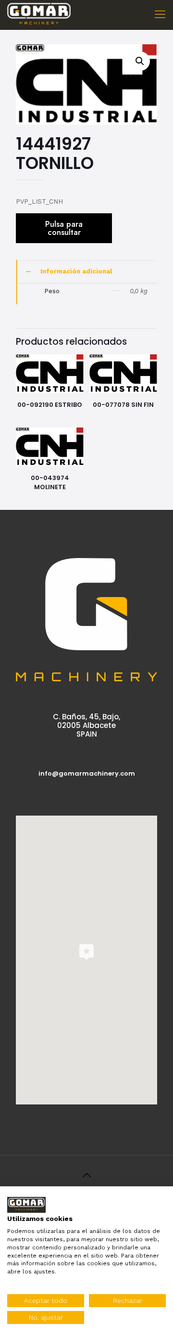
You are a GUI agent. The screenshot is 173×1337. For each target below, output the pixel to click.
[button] (140, 61)
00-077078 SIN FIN (123, 404)
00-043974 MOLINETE (50, 482)
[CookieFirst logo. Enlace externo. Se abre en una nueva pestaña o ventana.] (26, 1205)
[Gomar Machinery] (39, 14)
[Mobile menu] (160, 14)
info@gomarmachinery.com (86, 773)
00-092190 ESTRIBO (49, 404)
